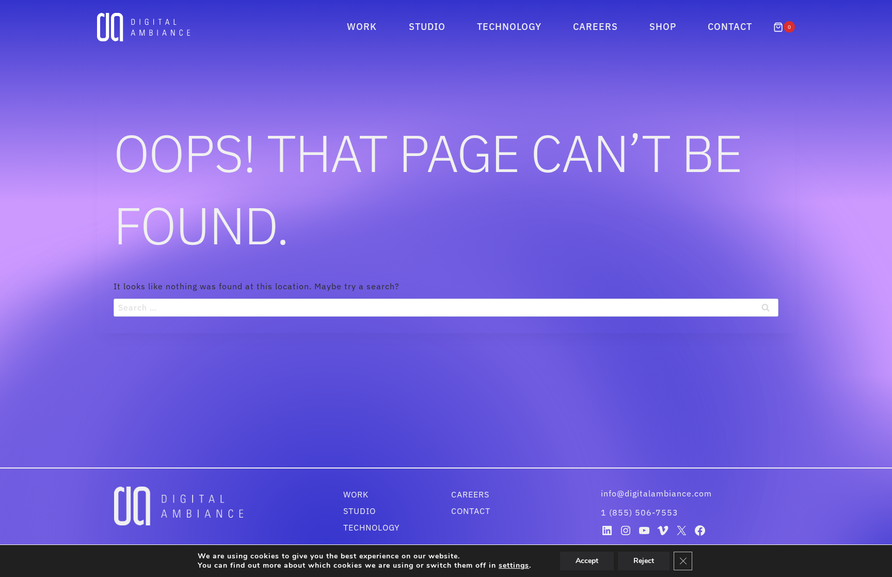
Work (362, 27)
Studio (427, 27)
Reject (643, 561)
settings (514, 565)
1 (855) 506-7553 (639, 512)
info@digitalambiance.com (657, 493)
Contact (730, 27)
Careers (595, 27)
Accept (587, 561)
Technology (509, 27)
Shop (662, 27)
